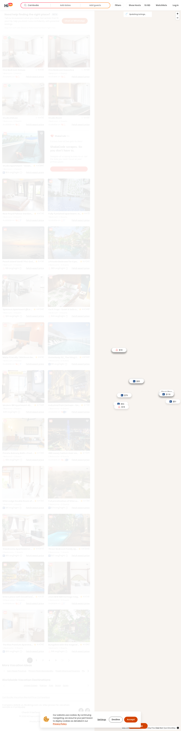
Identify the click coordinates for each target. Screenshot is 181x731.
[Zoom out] (177, 18)
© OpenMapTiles (148, 728)
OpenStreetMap (169, 728)
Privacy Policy (60, 723)
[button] (147, 5)
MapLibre (125, 728)
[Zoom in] (177, 14)
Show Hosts (135, 5)
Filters (118, 5)
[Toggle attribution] (178, 728)
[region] (137, 370)
